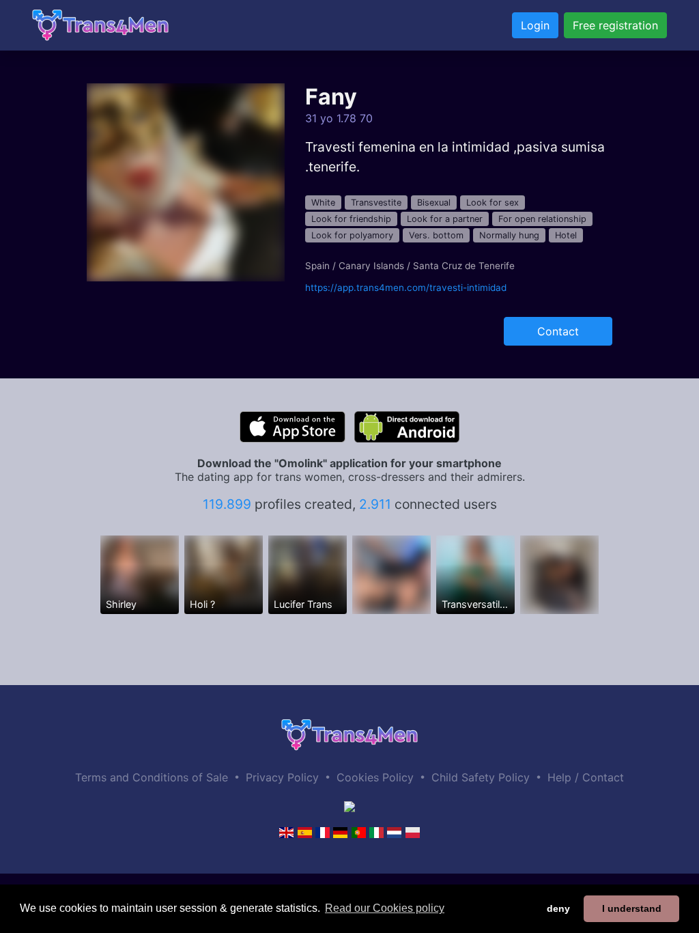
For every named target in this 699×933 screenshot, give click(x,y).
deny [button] (558, 908)
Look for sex (492, 202)
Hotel (566, 235)
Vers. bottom (436, 235)
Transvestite (376, 202)
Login (535, 25)
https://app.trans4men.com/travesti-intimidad (406, 287)
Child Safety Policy (480, 777)
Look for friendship (351, 219)
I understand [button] (631, 908)
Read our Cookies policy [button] (384, 908)
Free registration (615, 25)
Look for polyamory (352, 235)
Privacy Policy (282, 777)
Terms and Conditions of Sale (151, 777)
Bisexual (434, 202)
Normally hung (509, 235)
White (323, 202)
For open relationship (542, 219)
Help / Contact (585, 777)
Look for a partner (445, 219)
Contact (558, 331)
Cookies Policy (375, 777)
